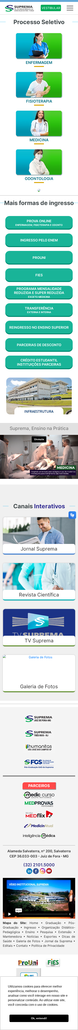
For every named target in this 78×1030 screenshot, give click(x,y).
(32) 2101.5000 (39, 864)
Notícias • (34, 936)
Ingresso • (32, 927)
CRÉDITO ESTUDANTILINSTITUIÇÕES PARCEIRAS (39, 362)
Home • (36, 923)
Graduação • (55, 923)
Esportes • (52, 936)
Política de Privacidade (47, 946)
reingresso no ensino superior (39, 327)
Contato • (23, 946)
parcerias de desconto (39, 345)
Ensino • (31, 932)
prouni (39, 258)
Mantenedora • (14, 936)
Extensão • (66, 932)
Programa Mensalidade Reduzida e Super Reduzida (39, 292)
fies (39, 275)
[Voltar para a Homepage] (20, 8)
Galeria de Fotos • (29, 941)
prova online (39, 223)
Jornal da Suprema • (59, 941)
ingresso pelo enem (39, 240)
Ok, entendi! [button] (39, 1018)
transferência (39, 310)
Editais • (9, 946)
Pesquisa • (48, 932)
